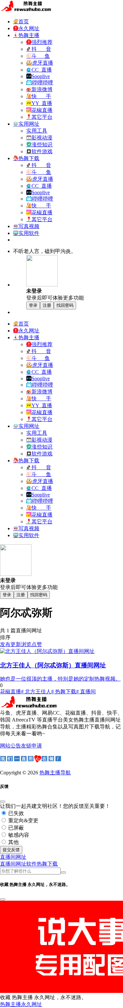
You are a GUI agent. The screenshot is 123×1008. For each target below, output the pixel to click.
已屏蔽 (15, 827)
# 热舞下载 (63, 691)
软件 (31, 864)
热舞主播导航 (55, 772)
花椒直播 (10, 691)
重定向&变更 (22, 820)
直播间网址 (13, 864)
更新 (15, 644)
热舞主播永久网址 (21, 1004)
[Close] (2, 802)
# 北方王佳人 (36, 691)
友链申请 (31, 745)
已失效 (15, 813)
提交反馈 (11, 849)
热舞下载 (47, 864)
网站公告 (10, 745)
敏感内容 (18, 835)
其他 (13, 842)
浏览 (26, 644)
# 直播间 (86, 691)
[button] (13, 857)
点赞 (36, 644)
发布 (5, 644)
